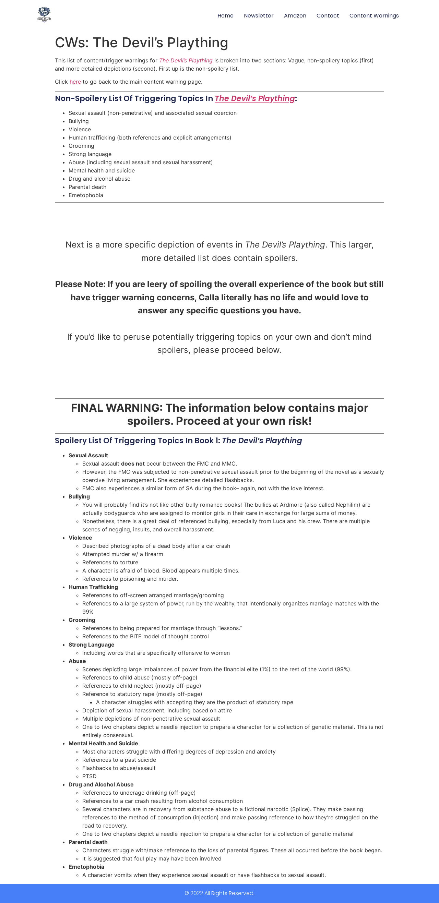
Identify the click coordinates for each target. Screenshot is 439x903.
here (75, 81)
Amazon (295, 16)
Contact (328, 16)
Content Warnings (374, 16)
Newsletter (259, 16)
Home (225, 16)
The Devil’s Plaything (186, 60)
